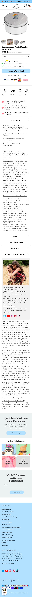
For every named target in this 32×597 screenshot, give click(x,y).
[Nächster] (28, 24)
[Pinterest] (15, 316)
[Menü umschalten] (3, 6)
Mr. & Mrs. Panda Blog (8, 511)
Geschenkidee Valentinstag (9, 517)
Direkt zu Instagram (16, 433)
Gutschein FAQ (6, 524)
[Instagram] (11, 316)
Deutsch (5, 580)
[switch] (4, 594)
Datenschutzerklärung (8, 529)
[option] (16, 24)
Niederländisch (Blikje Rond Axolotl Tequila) (16, 404)
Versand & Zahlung (7, 522)
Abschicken (17, 492)
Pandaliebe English (7, 532)
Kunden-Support (6, 509)
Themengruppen (6, 514)
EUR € (14, 580)
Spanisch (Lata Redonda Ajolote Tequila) (15, 403)
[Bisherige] (3, 24)
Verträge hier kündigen (8, 540)
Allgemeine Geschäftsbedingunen (11, 527)
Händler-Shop (5, 519)
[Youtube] (8, 316)
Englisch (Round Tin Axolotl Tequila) (13, 401)
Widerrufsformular (7, 537)
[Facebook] (4, 316)
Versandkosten (19, 52)
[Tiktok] (19, 316)
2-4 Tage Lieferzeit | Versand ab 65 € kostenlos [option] (17, 1)
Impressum (5, 545)
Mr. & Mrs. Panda (15, 592)
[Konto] (25, 6)
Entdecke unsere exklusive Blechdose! (15, 196)
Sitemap (4, 542)
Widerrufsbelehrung (7, 535)
